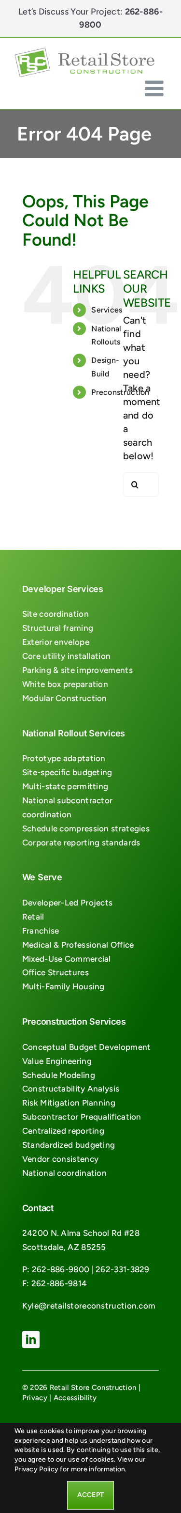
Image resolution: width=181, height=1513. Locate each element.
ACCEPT (90, 1495)
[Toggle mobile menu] (156, 88)
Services (106, 309)
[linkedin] (31, 1339)
